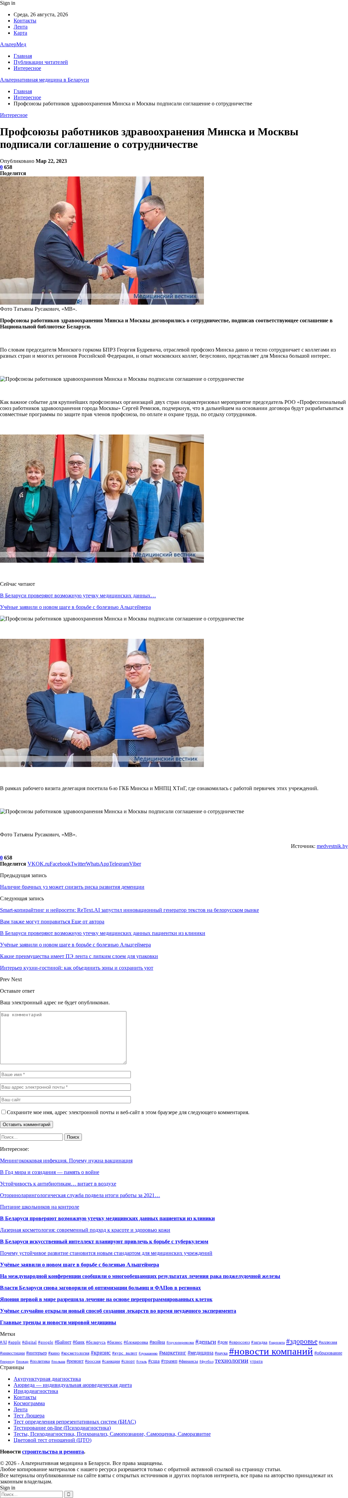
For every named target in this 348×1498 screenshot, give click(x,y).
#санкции (111, 1361)
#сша (154, 1361)
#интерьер (36, 1353)
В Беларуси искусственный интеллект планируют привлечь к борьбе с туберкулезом (104, 1241)
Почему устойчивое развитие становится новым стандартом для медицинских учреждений (106, 1253)
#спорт (128, 1361)
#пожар (22, 1361)
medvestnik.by (332, 846)
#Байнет (63, 1342)
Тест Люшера (29, 1415)
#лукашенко (148, 1353)
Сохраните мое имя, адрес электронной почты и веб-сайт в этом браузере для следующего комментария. (128, 1112)
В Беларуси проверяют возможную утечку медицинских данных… (78, 595)
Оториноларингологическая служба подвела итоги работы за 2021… (80, 1195)
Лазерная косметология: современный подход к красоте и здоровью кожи (85, 1230)
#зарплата (277, 1342)
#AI (3, 1342)
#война (157, 1342)
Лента (21, 27)
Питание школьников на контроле (39, 1207)
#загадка (259, 1342)
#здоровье (301, 1341)
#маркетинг (172, 1352)
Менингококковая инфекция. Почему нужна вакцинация (66, 1160)
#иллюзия (328, 1342)
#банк (79, 1342)
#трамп (169, 1361)
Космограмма (29, 1403)
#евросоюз (239, 1342)
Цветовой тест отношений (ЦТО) (52, 1440)
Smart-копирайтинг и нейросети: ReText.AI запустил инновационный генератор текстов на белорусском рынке (129, 910)
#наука (221, 1353)
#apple (14, 1342)
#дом (223, 1342)
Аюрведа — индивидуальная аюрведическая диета (73, 1385)
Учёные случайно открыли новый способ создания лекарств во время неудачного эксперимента (118, 1311)
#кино (54, 1353)
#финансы (188, 1361)
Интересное (27, 68)
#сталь (141, 1361)
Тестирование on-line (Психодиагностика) (62, 1428)
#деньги (205, 1341)
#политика (40, 1361)
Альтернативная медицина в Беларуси (44, 80)
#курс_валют (124, 1353)
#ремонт (75, 1361)
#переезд (7, 1361)
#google (45, 1342)
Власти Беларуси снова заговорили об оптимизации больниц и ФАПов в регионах (100, 1288)
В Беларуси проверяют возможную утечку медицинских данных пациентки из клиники (107, 1218)
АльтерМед (13, 44)
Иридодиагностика (36, 1391)
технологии (231, 1360)
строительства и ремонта (53, 1451)
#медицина (200, 1352)
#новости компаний (271, 1351)
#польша (58, 1361)
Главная (23, 56)
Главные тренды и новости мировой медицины (58, 1322)
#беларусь (96, 1342)
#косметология (75, 1353)
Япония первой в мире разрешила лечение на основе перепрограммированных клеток (106, 1299)
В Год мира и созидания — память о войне (49, 1172)
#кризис (101, 1352)
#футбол (206, 1361)
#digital (29, 1342)
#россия (93, 1361)
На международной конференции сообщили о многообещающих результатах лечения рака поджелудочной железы (140, 1276)
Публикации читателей (41, 62)
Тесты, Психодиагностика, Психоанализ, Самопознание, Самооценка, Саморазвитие (112, 1434)
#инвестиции (12, 1353)
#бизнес (114, 1342)
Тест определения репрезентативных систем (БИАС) (75, 1422)
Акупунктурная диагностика (47, 1379)
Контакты (25, 20)
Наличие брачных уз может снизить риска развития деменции (72, 887)
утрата (256, 1361)
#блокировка (136, 1342)
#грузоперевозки (180, 1342)
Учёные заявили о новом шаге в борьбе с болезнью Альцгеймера (75, 607)
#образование (328, 1353)
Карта (20, 33)
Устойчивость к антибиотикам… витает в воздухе (58, 1184)
